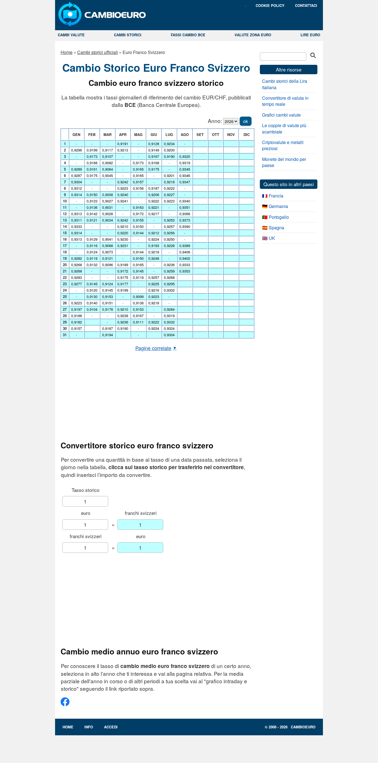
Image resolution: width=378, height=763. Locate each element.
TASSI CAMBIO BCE (188, 34)
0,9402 (184, 258)
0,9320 (184, 156)
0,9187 (107, 328)
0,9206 (153, 194)
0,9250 (169, 239)
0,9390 (184, 226)
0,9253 (169, 220)
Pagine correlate (156, 347)
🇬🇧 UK (268, 238)
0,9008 (107, 194)
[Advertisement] (156, 396)
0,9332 (169, 322)
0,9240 (122, 194)
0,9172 (122, 271)
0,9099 (138, 296)
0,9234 (169, 143)
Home (67, 52)
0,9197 (76, 309)
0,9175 (92, 175)
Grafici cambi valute (281, 115)
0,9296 (76, 150)
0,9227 (169, 194)
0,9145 (92, 283)
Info (88, 726)
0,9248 (153, 258)
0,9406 (184, 252)
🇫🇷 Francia (272, 195)
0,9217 (153, 213)
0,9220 (122, 232)
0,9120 (92, 290)
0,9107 (107, 156)
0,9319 (169, 315)
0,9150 (92, 194)
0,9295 (169, 283)
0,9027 (107, 201)
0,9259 (169, 271)
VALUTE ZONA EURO (253, 34)
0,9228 (169, 245)
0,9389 (184, 245)
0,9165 (138, 169)
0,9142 (92, 213)
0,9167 (138, 315)
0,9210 (122, 226)
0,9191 (122, 143)
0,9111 (138, 322)
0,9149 (153, 150)
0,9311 (76, 220)
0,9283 (76, 277)
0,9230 (122, 239)
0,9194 (107, 334)
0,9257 (153, 277)
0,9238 (122, 315)
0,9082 (107, 162)
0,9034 (107, 220)
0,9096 (107, 264)
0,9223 (76, 302)
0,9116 (92, 245)
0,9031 (107, 207)
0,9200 (169, 150)
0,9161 (92, 169)
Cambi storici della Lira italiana (284, 84)
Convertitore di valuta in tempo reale (285, 101)
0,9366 (184, 213)
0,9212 (153, 232)
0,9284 (169, 309)
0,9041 (107, 239)
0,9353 (184, 271)
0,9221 (153, 207)
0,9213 (122, 150)
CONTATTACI (306, 5)
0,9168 (92, 162)
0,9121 (92, 220)
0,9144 (138, 232)
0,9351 (184, 207)
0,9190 (122, 328)
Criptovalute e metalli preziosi (283, 145)
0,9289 (76, 169)
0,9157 (76, 328)
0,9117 (107, 150)
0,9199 (92, 150)
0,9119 (92, 258)
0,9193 (153, 245)
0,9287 (76, 175)
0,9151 (107, 302)
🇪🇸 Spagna (273, 227)
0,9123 (92, 201)
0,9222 (153, 201)
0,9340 (184, 201)
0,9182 (76, 322)
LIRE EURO (310, 34)
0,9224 (153, 239)
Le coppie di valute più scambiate (284, 128)
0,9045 (107, 175)
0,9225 (153, 283)
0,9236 (122, 322)
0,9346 (184, 175)
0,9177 (122, 283)
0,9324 (169, 328)
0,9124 (92, 252)
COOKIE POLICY (270, 5)
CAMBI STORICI (127, 34)
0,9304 (76, 181)
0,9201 (169, 175)
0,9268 (76, 264)
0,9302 (169, 290)
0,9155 (138, 220)
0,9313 (76, 213)
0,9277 (76, 283)
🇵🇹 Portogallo (275, 217)
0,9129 (92, 239)
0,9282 (76, 258)
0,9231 (122, 245)
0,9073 (107, 252)
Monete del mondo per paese (284, 162)
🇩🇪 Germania (275, 206)
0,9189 (122, 264)
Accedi (111, 726)
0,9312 (76, 188)
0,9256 (169, 232)
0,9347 (184, 181)
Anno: (215, 120)
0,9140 (92, 302)
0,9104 (92, 309)
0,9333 (76, 226)
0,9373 (184, 220)
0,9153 (107, 296)
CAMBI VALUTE (71, 34)
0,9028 (107, 213)
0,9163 (138, 207)
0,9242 (122, 181)
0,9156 (138, 188)
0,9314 (76, 194)
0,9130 (92, 296)
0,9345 (184, 169)
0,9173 (92, 156)
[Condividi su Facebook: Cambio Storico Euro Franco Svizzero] (65, 704)
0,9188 (76, 315)
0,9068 (107, 245)
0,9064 (107, 169)
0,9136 (92, 207)
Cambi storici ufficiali (97, 52)
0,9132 (92, 264)
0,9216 (153, 290)
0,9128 (153, 143)
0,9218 (153, 252)
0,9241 (122, 201)
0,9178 (107, 309)
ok (245, 121)
